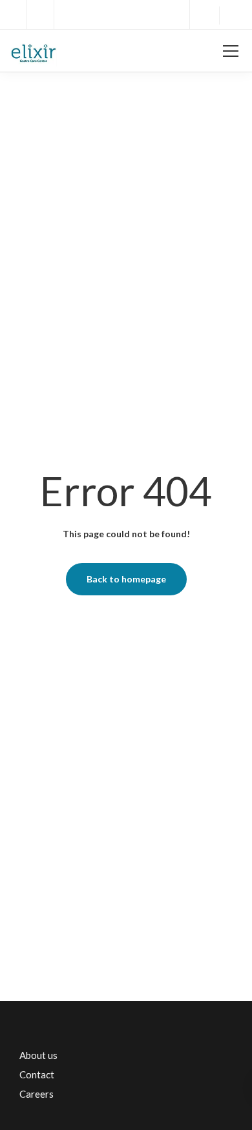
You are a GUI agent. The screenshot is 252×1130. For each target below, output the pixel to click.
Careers (36, 1094)
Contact (36, 1074)
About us (38, 1055)
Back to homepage (126, 578)
